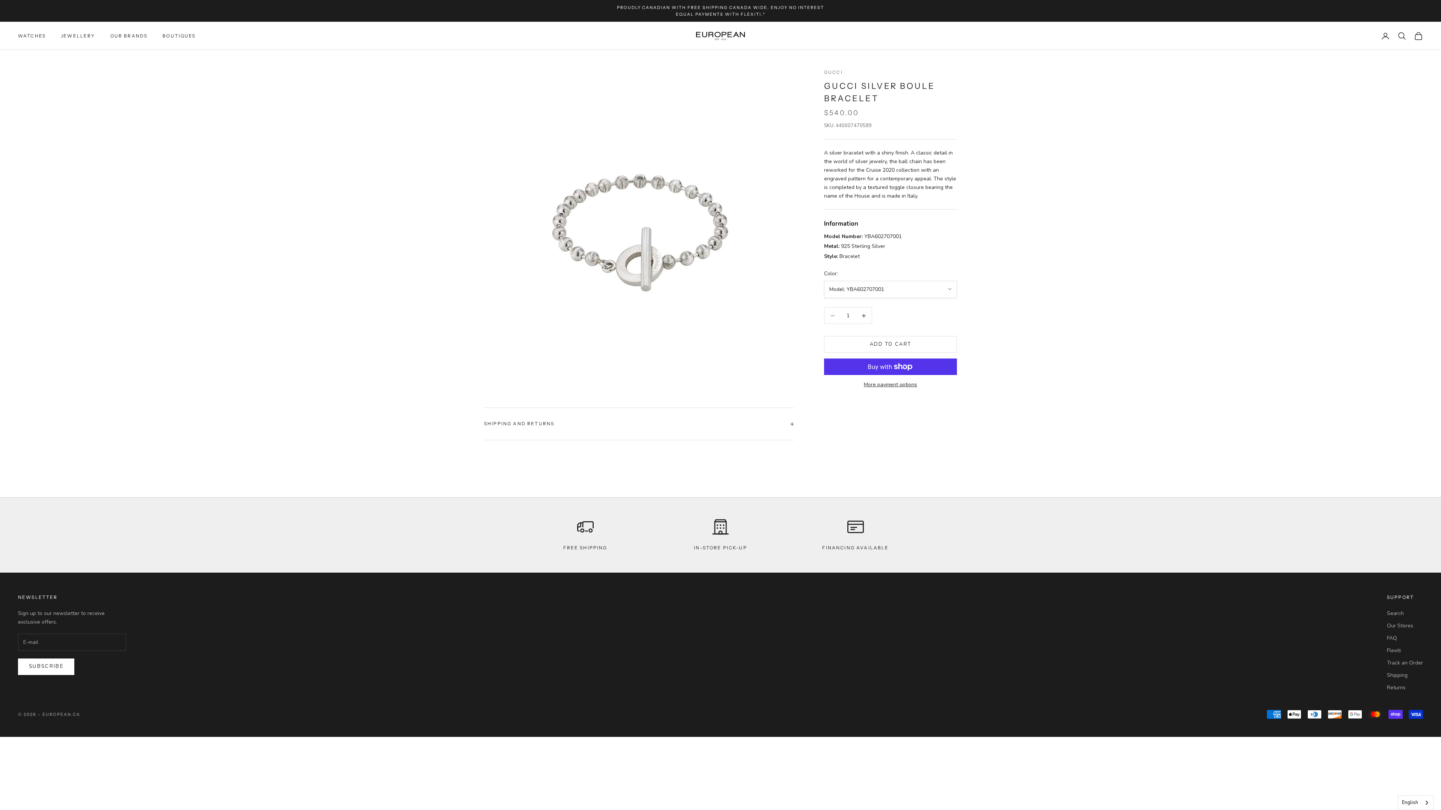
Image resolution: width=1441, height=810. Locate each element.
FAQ (1392, 638)
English (1410, 802)
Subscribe (46, 666)
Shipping (1397, 675)
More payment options (890, 384)
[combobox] (1415, 802)
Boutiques (179, 36)
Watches (32, 36)
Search (1395, 613)
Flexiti (1394, 650)
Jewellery (78, 36)
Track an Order (1405, 662)
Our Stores (1400, 625)
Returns (1396, 687)
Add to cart (891, 344)
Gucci (833, 72)
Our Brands (129, 36)
